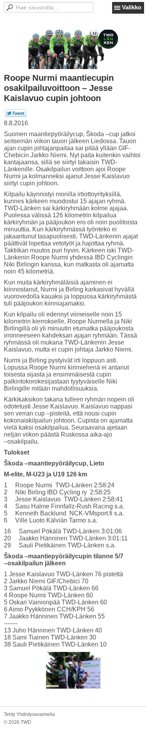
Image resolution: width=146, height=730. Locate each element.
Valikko (131, 7)
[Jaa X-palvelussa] (15, 115)
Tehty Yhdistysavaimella (29, 714)
